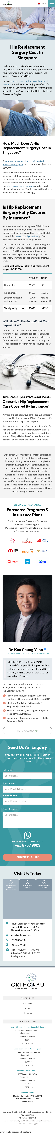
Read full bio (25, 730)
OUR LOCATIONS (27, 1021)
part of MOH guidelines (26, 236)
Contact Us (27, 1013)
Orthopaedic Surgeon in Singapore (27, 653)
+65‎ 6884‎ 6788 (17, 940)
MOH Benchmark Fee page (20, 185)
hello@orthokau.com (20, 935)
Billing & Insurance (27, 504)
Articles (27, 1008)
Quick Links (27, 998)
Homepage (27, 1004)
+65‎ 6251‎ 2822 (28, 1084)
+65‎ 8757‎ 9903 (27, 845)
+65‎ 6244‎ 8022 (28, 1062)
